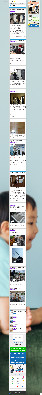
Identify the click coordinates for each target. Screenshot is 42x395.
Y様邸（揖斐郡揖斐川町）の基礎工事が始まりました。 (17, 267)
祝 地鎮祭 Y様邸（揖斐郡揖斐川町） (15, 288)
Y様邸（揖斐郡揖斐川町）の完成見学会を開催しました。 (17, 40)
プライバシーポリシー (17, 374)
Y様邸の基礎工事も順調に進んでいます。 (15, 229)
